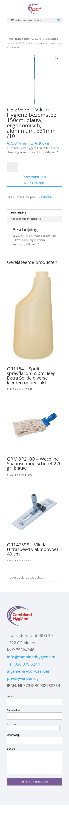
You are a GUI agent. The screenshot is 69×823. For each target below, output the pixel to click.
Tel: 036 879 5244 (23, 664)
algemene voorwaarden (28, 671)
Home (10, 38)
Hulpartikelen (22, 38)
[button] (56, 57)
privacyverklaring (23, 678)
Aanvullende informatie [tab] (26, 218)
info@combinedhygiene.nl (31, 657)
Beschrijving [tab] (18, 212)
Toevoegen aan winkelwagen (34, 179)
